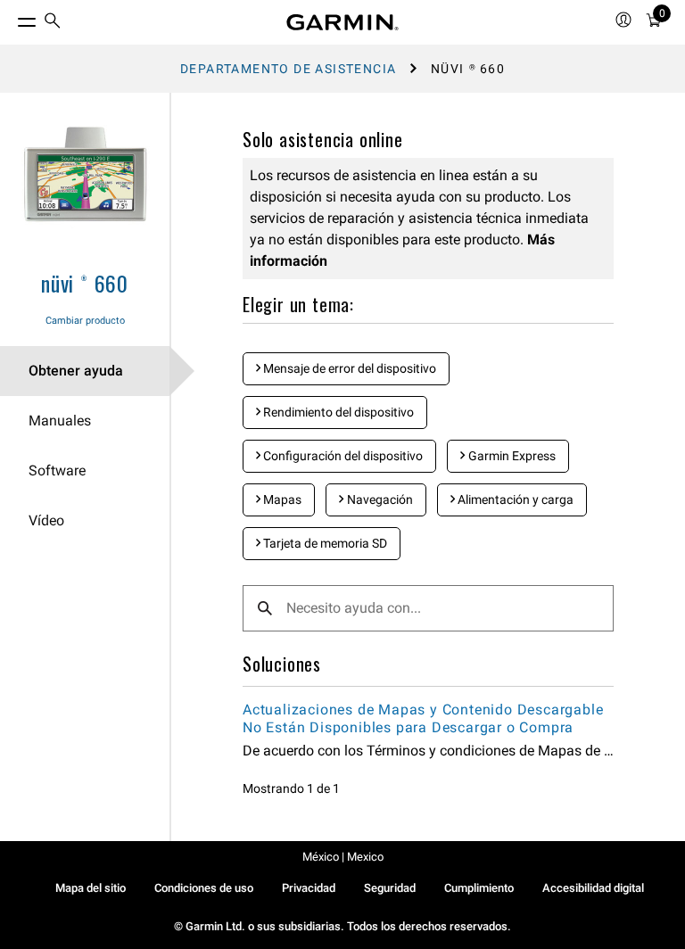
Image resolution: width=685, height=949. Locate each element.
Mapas (280, 499)
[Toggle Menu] (10, 18)
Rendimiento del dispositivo (337, 412)
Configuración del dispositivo (341, 456)
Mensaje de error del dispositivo (348, 368)
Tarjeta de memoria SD (323, 543)
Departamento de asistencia (288, 69)
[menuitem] (52, 22)
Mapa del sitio (90, 888)
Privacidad (308, 888)
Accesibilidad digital (593, 888)
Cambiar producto (85, 320)
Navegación (378, 499)
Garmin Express (511, 456)
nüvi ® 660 (84, 283)
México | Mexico (343, 856)
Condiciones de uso (203, 888)
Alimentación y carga (514, 499)
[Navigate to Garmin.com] (342, 22)
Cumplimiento (479, 888)
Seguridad (390, 888)
